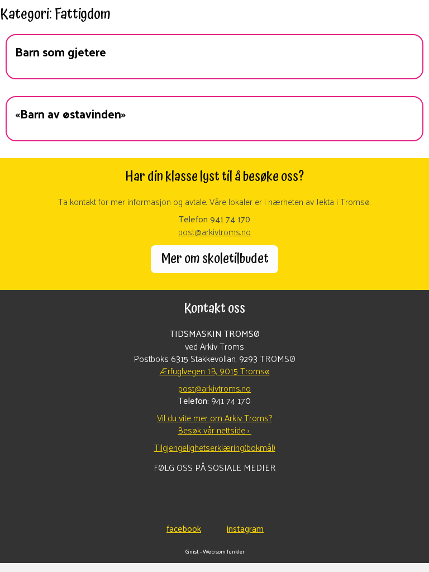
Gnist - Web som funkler (215, 551)
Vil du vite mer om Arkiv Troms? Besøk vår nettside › (214, 423)
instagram (245, 527)
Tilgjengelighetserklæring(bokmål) (214, 447)
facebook (183, 527)
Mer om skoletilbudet (215, 259)
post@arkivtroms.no (214, 231)
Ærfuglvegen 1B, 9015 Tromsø (215, 371)
